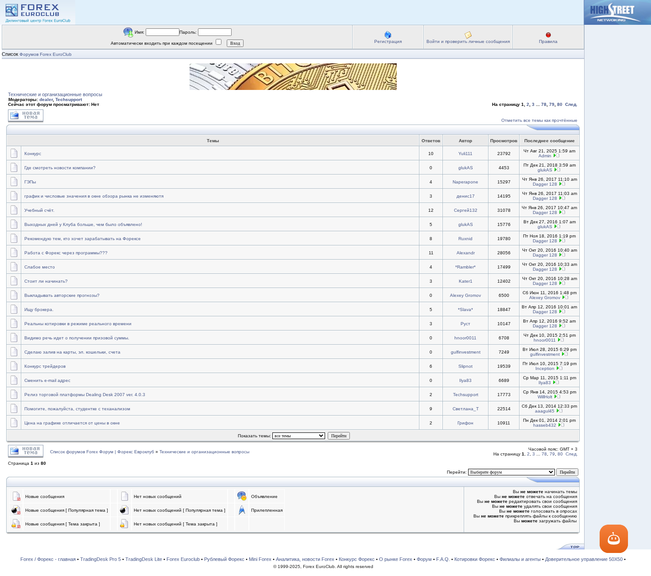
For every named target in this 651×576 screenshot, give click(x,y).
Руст (465, 323)
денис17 (466, 196)
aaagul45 (544, 411)
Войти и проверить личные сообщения (468, 41)
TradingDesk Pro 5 (100, 559)
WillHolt (545, 396)
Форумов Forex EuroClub (45, 54)
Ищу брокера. (39, 309)
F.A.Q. (443, 559)
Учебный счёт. (39, 210)
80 (559, 104)
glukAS (465, 167)
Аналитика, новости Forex (305, 559)
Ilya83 (465, 380)
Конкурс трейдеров (45, 366)
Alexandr (466, 252)
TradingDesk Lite (143, 559)
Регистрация (388, 41)
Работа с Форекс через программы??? (66, 252)
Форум (424, 559)
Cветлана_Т (466, 408)
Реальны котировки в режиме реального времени (78, 323)
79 (551, 104)
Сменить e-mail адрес (47, 380)
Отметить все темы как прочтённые (539, 120)
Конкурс (32, 153)
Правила (548, 41)
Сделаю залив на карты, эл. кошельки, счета (72, 352)
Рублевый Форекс (224, 559)
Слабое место (39, 267)
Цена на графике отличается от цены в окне (72, 422)
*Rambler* (465, 267)
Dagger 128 (545, 184)
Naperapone (465, 181)
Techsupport (68, 99)
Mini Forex (260, 559)
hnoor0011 (465, 337)
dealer (46, 99)
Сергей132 (465, 210)
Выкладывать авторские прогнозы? (62, 295)
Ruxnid (465, 238)
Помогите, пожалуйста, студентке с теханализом (77, 408)
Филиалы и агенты (520, 559)
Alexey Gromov (465, 295)
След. (571, 104)
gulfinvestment (465, 352)
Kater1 (466, 281)
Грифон (465, 422)
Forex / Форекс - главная (48, 559)
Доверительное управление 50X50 (584, 559)
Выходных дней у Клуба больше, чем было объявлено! (83, 224)
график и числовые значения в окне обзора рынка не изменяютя (93, 196)
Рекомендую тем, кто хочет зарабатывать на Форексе (82, 238)
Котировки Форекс (474, 559)
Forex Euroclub (183, 559)
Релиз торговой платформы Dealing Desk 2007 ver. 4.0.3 (84, 394)
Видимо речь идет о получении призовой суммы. (76, 337)
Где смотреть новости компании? (60, 167)
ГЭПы (30, 181)
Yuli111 (465, 153)
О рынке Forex (395, 559)
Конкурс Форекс (357, 559)
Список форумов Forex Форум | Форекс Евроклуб (102, 451)
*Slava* (465, 309)
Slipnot (465, 366)
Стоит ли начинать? (46, 281)
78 (543, 104)
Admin (545, 155)
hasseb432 (544, 425)
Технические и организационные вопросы (55, 94)
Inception (544, 368)
